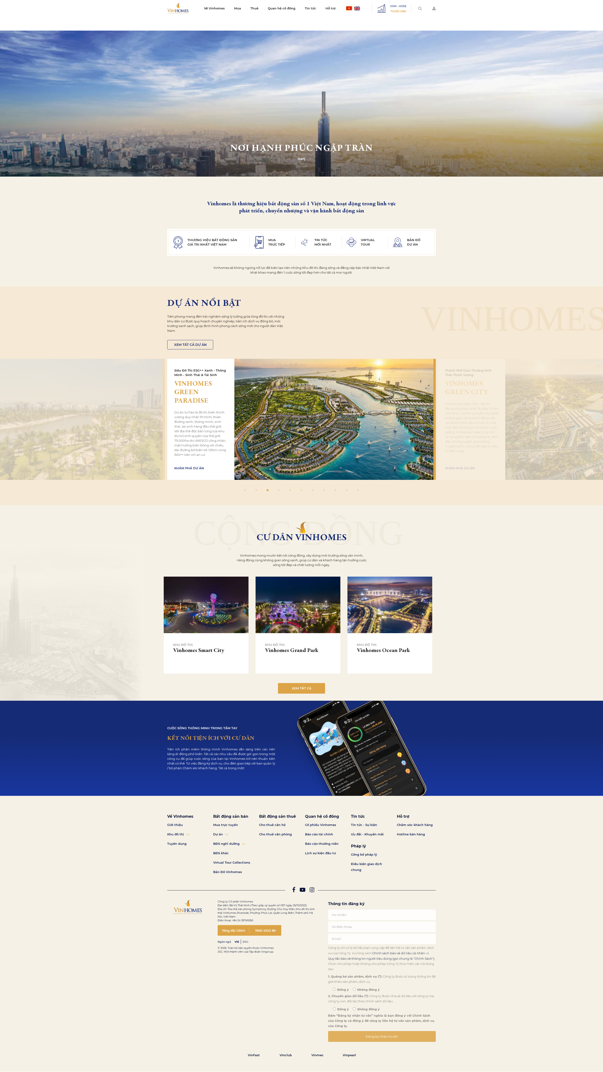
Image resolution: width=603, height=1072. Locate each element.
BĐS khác (221, 853)
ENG (245, 941)
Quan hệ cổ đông (281, 8)
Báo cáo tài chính (319, 834)
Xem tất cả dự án (190, 345)
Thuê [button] (254, 8)
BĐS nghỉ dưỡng (226, 843)
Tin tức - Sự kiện (364, 825)
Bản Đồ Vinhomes (227, 872)
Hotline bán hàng (411, 834)
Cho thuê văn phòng (275, 834)
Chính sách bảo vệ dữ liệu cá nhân (398, 953)
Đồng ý (342, 989)
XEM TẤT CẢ (301, 688)
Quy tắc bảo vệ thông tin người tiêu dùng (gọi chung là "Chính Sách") (381, 958)
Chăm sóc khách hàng (415, 825)
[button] (597, 536)
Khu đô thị (175, 834)
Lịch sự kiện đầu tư (320, 853)
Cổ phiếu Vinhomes (320, 825)
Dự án (218, 834)
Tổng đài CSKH (233, 930)
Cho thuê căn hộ (272, 825)
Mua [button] (237, 8)
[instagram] (312, 891)
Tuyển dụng (177, 843)
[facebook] (293, 891)
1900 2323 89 (265, 930)
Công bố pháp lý (364, 854)
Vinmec (317, 1055)
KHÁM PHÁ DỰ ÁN (189, 468)
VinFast (254, 1055)
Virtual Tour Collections (231, 862)
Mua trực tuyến (225, 825)
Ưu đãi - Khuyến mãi (367, 834)
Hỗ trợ (330, 8)
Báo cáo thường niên (321, 843)
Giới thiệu (175, 825)
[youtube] (302, 891)
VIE (237, 941)
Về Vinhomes (214, 8)
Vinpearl (349, 1055)
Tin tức (310, 8)
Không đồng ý (368, 989)
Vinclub (286, 1055)
